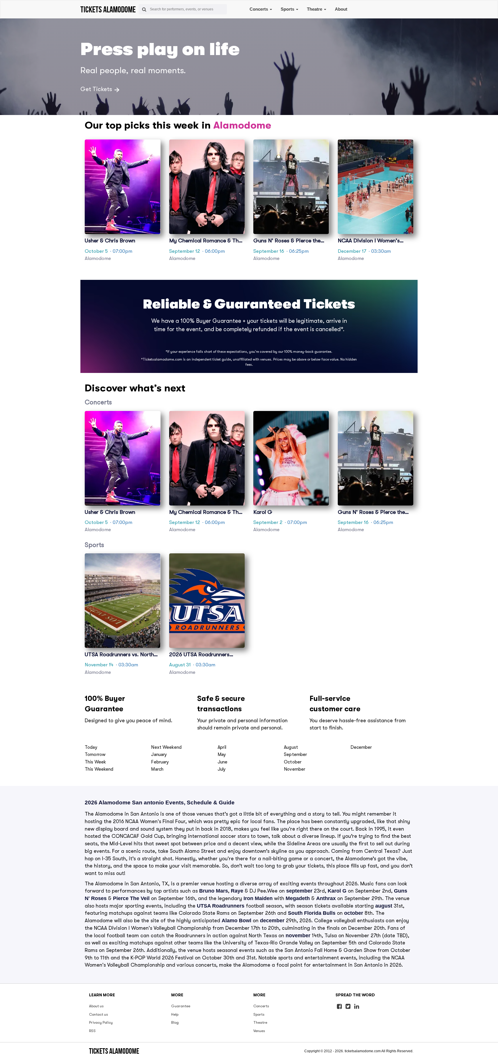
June (223, 762)
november (298, 935)
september (299, 891)
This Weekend (99, 769)
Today (91, 747)
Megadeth (298, 898)
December (361, 747)
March (157, 769)
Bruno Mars (213, 891)
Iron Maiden (258, 898)
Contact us (98, 1014)
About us (96, 1006)
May (222, 754)
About (341, 9)
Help (174, 1014)
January (159, 754)
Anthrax (326, 898)
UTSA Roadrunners (220, 906)
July (222, 769)
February (160, 762)
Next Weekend (166, 747)
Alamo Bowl (236, 920)
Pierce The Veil (131, 898)
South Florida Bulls (311, 913)
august (383, 906)
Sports (288, 9)
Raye (237, 891)
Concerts (259, 9)
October (292, 762)
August (291, 747)
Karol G (337, 891)
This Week (95, 762)
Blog (175, 1022)
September (295, 754)
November (294, 769)
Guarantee (180, 1006)
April (222, 747)
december (272, 920)
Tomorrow (95, 754)
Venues (259, 1031)
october (353, 913)
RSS (92, 1031)
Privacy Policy (101, 1022)
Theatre (315, 9)
